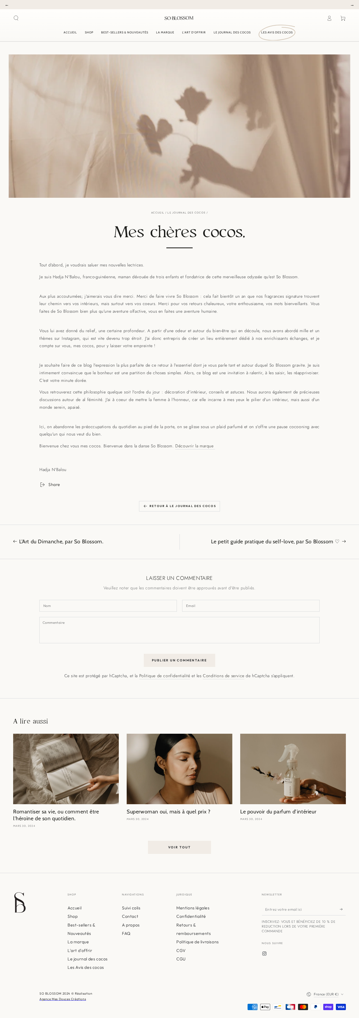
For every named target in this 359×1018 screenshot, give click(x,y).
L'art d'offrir (80, 950)
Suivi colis (131, 907)
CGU (181, 958)
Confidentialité (191, 916)
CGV (181, 950)
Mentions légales (193, 907)
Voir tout (179, 847)
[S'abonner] (343, 909)
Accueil (157, 212)
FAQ (126, 933)
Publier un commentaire (179, 660)
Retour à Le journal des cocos (183, 506)
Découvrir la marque (195, 446)
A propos (131, 925)
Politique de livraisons (197, 941)
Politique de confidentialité (164, 676)
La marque (78, 941)
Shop (73, 916)
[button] (16, 18)
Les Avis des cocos (86, 967)
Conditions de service (223, 676)
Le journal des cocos (186, 212)
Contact (130, 916)
